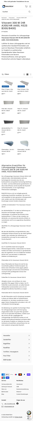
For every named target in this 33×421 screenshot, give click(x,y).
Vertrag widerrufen (7, 384)
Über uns (4, 389)
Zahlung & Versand (7, 386)
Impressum (19, 384)
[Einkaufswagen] (26, 6)
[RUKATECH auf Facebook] (17, 403)
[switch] (29, 418)
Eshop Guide (18, 417)
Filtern (6, 74)
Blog (3, 394)
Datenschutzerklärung (22, 389)
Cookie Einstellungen (22, 394)
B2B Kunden (5, 391)
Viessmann (11, 17)
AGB (17, 386)
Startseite (4, 17)
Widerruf (18, 391)
